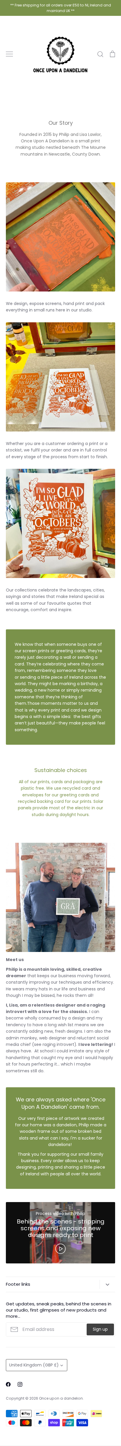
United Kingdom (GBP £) (34, 1365)
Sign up (100, 1329)
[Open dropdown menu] (107, 1284)
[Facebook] (8, 1384)
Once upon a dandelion (61, 1398)
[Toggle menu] (9, 54)
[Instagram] (20, 1384)
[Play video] (60, 1248)
